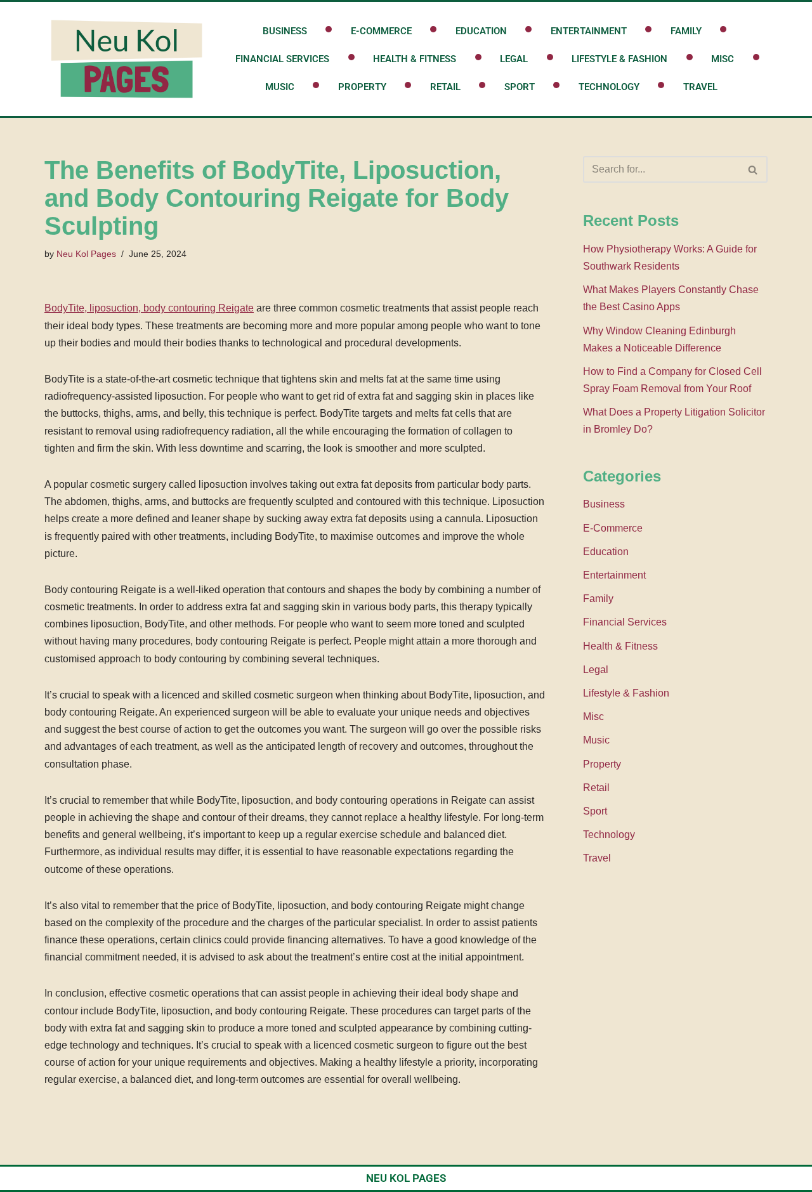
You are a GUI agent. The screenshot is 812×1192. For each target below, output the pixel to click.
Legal (514, 59)
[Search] (753, 169)
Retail (445, 87)
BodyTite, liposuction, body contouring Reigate (149, 308)
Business (285, 31)
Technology (609, 87)
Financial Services (282, 59)
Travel (700, 87)
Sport (519, 87)
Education (481, 31)
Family (686, 31)
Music (279, 87)
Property (362, 87)
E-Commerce (381, 31)
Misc (722, 59)
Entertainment (589, 31)
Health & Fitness (414, 59)
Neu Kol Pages (86, 254)
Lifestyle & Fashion (619, 59)
